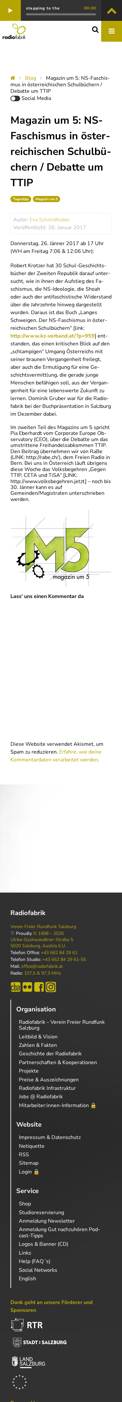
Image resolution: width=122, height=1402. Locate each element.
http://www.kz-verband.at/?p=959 (52, 336)
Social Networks (38, 1270)
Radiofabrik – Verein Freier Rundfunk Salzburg (62, 1025)
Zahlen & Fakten (38, 1045)
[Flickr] (27, 987)
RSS (24, 1154)
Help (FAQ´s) (34, 1261)
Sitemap (28, 1163)
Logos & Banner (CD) (43, 1244)
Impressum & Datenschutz (50, 1137)
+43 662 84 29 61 (59, 953)
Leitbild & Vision (38, 1036)
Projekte (29, 1071)
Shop (25, 1203)
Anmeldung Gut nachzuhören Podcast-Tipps (59, 1232)
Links (25, 1252)
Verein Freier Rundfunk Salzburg (43, 927)
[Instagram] (51, 987)
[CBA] (15, 987)
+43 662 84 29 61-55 (64, 960)
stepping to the (43, 8)
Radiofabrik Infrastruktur (47, 1088)
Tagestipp (21, 199)
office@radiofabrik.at (42, 966)
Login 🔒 (29, 1171)
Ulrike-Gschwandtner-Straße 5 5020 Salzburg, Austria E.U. (41, 943)
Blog (30, 78)
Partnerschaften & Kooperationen (58, 1062)
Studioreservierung (41, 1212)
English (27, 1278)
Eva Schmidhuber (50, 219)
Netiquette (32, 1146)
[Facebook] (39, 987)
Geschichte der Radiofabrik (50, 1053)
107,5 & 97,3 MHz (42, 973)
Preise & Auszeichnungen (49, 1079)
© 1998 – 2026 (48, 934)
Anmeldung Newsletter (47, 1221)
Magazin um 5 (46, 199)
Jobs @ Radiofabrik (41, 1096)
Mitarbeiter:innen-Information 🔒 (58, 1105)
